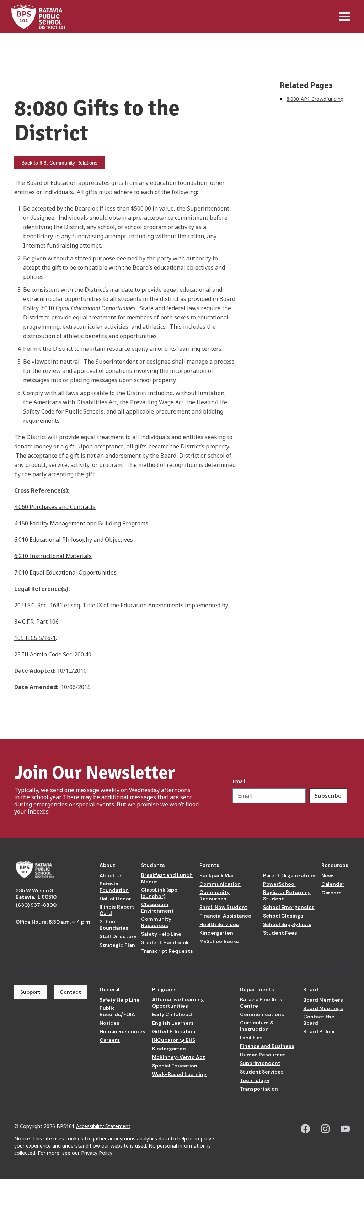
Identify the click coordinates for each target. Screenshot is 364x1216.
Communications (262, 1014)
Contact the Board (318, 1019)
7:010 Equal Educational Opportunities (65, 572)
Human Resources (122, 1031)
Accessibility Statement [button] (103, 1126)
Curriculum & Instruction (257, 1025)
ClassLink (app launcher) (159, 893)
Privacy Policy (96, 1152)
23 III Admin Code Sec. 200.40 (52, 654)
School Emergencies (289, 907)
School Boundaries (114, 924)
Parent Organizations (290, 875)
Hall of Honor (115, 898)
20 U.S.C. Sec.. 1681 (38, 605)
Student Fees (280, 933)
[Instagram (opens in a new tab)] (325, 1128)
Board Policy (318, 1031)
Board (310, 989)
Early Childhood (172, 1014)
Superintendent (260, 1063)
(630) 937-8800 (36, 905)
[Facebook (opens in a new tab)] (305, 1128)
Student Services (262, 1072)
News (328, 875)
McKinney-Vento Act (178, 1057)
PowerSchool (279, 884)
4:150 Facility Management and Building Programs (81, 523)
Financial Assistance (225, 916)
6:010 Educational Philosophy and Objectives (73, 540)
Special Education (174, 1065)
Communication (220, 884)
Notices (109, 1023)
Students (153, 865)
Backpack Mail (217, 875)
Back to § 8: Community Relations (59, 163)
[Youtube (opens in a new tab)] (345, 1128)
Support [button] (30, 992)
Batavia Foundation (114, 886)
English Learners (173, 1023)
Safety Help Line (161, 934)
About (107, 865)
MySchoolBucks (219, 941)
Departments (257, 989)
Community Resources (156, 922)
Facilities (251, 1037)
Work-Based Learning (179, 1074)
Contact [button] (70, 992)
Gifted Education (174, 1031)
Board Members (323, 1000)
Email (238, 781)
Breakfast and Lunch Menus (167, 878)
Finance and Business (267, 1046)
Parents (209, 865)
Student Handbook (165, 942)
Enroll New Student (223, 907)
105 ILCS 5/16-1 (35, 638)
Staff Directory (118, 936)
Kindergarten (216, 933)
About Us (111, 875)
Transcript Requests (167, 951)
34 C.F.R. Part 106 (36, 621)
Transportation (259, 1089)
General (109, 989)
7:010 (47, 308)
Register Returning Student (287, 895)
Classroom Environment (157, 907)
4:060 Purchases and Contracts (55, 507)
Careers (331, 892)
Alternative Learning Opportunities (178, 1002)
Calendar (332, 884)
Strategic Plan (117, 945)
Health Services (219, 924)
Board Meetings (323, 1008)
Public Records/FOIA (117, 1011)
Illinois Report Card (117, 910)
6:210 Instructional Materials (53, 556)
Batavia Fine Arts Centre (261, 1002)
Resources (334, 865)
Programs (164, 989)
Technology (254, 1080)
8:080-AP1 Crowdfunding (315, 98)
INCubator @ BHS (173, 1040)
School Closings (283, 916)
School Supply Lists (287, 924)
